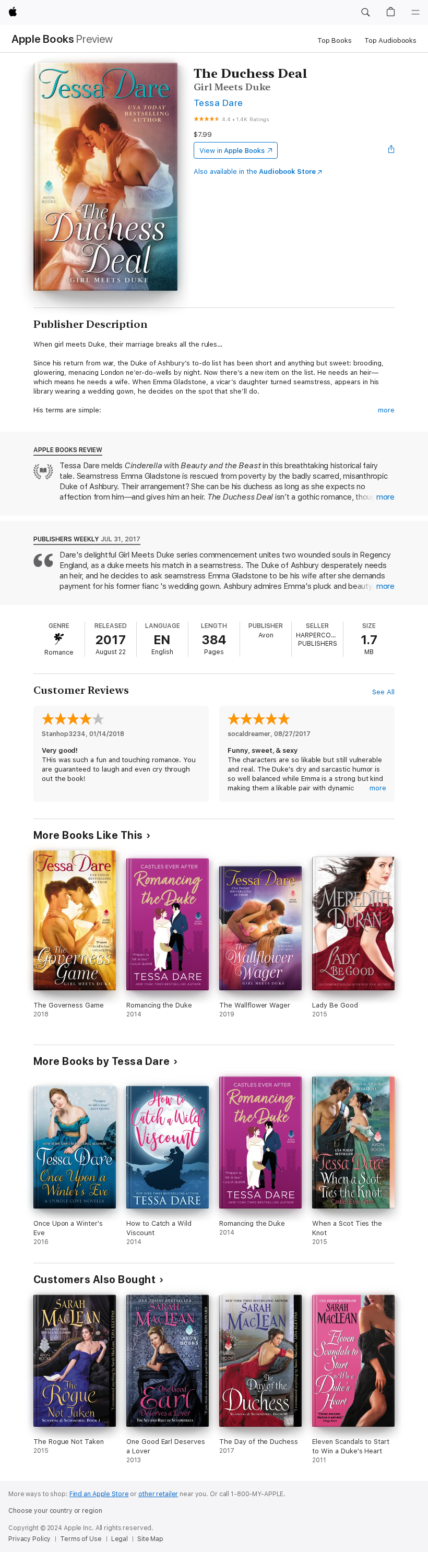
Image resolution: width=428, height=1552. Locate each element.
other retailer (158, 1494)
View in (232, 151)
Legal (119, 1539)
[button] (365, 12)
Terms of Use (81, 1539)
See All (383, 692)
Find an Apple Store (99, 1494)
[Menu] (415, 12)
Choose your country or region (55, 1510)
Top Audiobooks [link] (390, 40)
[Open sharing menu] (391, 150)
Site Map (150, 1539)
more (386, 410)
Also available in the (255, 171)
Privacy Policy (29, 1539)
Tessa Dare (218, 102)
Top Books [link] (334, 40)
